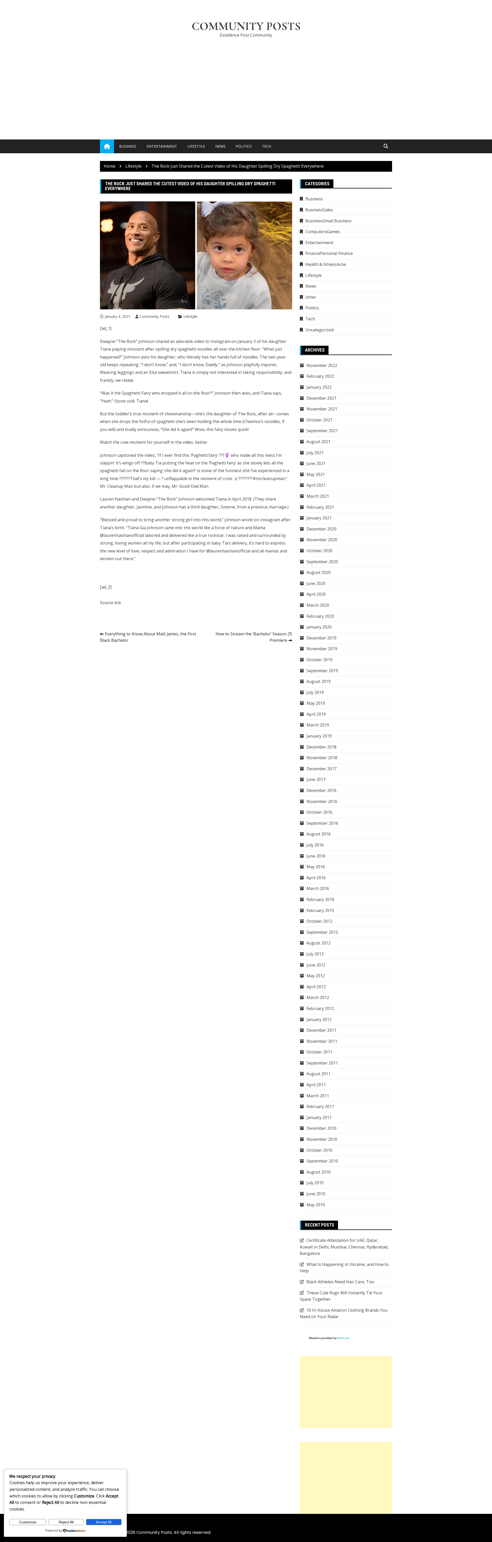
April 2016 (316, 878)
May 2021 (315, 474)
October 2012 (319, 921)
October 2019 (319, 660)
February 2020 (320, 616)
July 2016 (315, 845)
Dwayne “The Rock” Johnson (127, 341)
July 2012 (315, 954)
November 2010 (321, 1139)
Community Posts (246, 26)
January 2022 (319, 387)
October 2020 (319, 550)
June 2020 (315, 583)
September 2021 (322, 430)
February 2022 (320, 376)
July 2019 (315, 692)
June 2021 (315, 463)
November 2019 (321, 648)
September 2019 (322, 671)
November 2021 (321, 409)
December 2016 (321, 790)
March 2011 (317, 1096)
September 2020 (322, 561)
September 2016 (322, 823)
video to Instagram (212, 341)
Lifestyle (196, 146)
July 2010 (315, 1183)
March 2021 (317, 496)
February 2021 (320, 507)
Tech (266, 146)
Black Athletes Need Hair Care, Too (340, 1282)
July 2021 (315, 452)
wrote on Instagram (261, 520)
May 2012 (315, 976)
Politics (244, 146)
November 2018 (321, 758)
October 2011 (319, 1052)
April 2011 (316, 1085)
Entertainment (162, 146)
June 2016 (315, 856)
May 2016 (315, 867)
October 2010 (319, 1150)
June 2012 (315, 965)
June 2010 (315, 1194)
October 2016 (319, 812)
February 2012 (320, 1008)
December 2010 (321, 1128)
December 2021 (321, 398)
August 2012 (318, 943)
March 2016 (317, 888)
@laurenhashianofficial (122, 535)
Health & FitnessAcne (325, 264)
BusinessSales (319, 210)
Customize (27, 1522)
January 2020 (319, 627)
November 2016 (321, 801)
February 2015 (320, 910)
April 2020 (316, 594)
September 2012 (322, 932)
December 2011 (321, 1030)
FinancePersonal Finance (329, 253)
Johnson (222, 393)
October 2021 (319, 420)
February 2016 (320, 899)
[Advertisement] (246, 80)
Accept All (103, 1522)
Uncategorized (319, 330)
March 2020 (317, 605)
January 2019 (319, 736)
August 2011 (318, 1074)
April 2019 (316, 714)
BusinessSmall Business (328, 221)
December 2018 (321, 747)
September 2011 (322, 1063)
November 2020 (321, 539)
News (220, 146)
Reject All (66, 1522)
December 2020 (321, 529)
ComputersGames (322, 231)
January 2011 (319, 1117)
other (310, 297)
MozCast (343, 1338)
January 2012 (319, 1019)
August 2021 (318, 441)
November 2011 (321, 1041)
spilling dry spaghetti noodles (184, 349)
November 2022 (321, 365)
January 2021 (319, 518)
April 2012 (316, 987)
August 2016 (318, 834)
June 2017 (315, 779)
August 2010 (318, 1172)
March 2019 (317, 725)
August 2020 (318, 572)
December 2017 (321, 769)
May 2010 (315, 1205)
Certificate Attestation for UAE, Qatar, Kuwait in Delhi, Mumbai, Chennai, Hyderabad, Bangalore (344, 1246)
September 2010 (322, 1161)
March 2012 (317, 997)
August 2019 (318, 681)
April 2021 (316, 485)
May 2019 (315, 703)
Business (127, 146)
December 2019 (321, 638)
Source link (110, 602)
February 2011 (320, 1106)
